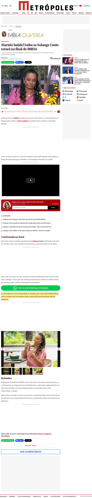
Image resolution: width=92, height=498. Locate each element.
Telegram (83, 91)
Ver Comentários (30, 452)
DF (28, 13)
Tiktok (67, 100)
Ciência (74, 13)
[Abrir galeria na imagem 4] (38, 371)
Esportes (81, 13)
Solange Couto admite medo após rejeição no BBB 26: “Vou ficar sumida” (26, 230)
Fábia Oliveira (18, 26)
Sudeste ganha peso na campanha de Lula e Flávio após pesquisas (81, 61)
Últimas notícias (5, 13)
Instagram (83, 94)
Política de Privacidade (24, 496)
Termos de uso (37, 496)
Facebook (68, 94)
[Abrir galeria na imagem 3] (28, 371)
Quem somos (3, 496)
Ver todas (54, 203)
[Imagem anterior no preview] (2, 349)
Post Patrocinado (55, 496)
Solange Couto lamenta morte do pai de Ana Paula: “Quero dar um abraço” (27, 227)
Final (29, 445)
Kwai (81, 100)
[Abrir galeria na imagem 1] (30, 349)
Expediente (12, 496)
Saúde (68, 13)
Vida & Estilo (60, 13)
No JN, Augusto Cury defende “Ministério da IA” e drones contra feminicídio (81, 71)
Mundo (41, 13)
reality (34, 445)
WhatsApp (69, 91)
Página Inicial (4, 26)
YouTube (82, 97)
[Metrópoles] (46, 5)
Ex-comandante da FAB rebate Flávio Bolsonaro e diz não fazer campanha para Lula (82, 81)
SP (32, 13)
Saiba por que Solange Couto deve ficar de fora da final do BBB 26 (24, 219)
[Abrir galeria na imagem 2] (17, 371)
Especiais (88, 13)
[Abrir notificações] (10, 5)
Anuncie (46, 496)
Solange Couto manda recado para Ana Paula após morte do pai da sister (27, 223)
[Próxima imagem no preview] (58, 349)
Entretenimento (49, 13)
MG (36, 13)
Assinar (53, 207)
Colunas (11, 26)
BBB (26, 445)
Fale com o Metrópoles (69, 496)
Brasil (23, 13)
